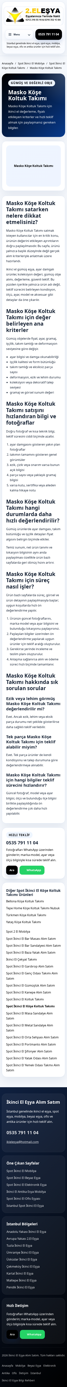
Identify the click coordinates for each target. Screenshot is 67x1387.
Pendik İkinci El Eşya (21, 1287)
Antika (6, 1373)
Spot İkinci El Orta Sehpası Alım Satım (32, 1037)
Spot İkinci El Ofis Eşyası (23, 1199)
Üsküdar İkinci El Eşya (22, 1259)
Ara (11, 870)
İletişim (23, 1373)
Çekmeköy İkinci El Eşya (23, 1266)
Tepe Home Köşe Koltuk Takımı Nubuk (33, 908)
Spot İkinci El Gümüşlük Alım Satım (30, 985)
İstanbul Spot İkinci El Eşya (25, 1206)
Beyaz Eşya (34, 1365)
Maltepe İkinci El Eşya (21, 1280)
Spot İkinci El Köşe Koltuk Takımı (30, 1006)
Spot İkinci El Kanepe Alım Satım (28, 992)
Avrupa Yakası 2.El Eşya (23, 1239)
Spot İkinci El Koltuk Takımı (25, 999)
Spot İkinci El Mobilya (31, 63)
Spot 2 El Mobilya (18, 931)
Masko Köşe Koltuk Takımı (46, 68)
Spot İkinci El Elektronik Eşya (27, 1185)
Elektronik (49, 1365)
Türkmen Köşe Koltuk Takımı (26, 915)
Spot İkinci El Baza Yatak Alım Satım (30, 952)
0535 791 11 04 (23, 1132)
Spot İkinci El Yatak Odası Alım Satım (31, 1058)
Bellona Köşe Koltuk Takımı (25, 901)
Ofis (14, 1373)
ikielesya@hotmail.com (23, 1142)
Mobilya (20, 1365)
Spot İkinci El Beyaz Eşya (23, 1178)
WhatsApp (34, 870)
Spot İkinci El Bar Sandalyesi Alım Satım (33, 946)
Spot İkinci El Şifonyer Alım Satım (29, 1051)
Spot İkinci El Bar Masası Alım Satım (31, 939)
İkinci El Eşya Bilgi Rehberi (18, 1380)
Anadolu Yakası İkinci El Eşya (26, 1232)
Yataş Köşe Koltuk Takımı (23, 922)
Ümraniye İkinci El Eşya (23, 1252)
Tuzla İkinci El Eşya (19, 1245)
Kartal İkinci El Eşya (20, 1273)
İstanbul (36, 1373)
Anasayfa (7, 63)
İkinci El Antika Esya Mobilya (26, 1192)
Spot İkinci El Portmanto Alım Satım (31, 1044)
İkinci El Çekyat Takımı (21, 959)
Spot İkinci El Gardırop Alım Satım (29, 966)
